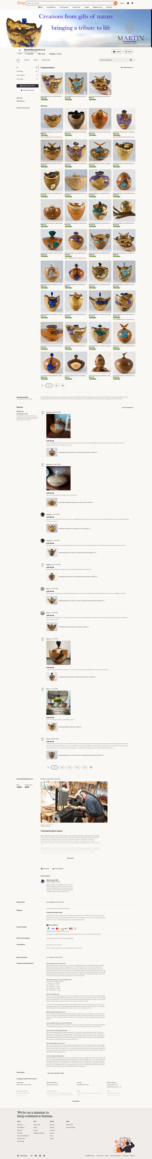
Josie (47, 739)
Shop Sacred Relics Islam (23, 1093)
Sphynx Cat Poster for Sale (24, 1084)
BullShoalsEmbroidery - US (114, 1086)
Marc (47, 689)
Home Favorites (64, 7)
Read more (70, 858)
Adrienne (48, 564)
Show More (76, 1101)
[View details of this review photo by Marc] (58, 703)
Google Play (36, 1147)
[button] (116, 52)
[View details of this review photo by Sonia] (58, 653)
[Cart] (132, 3)
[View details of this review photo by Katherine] (58, 426)
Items (18, 60)
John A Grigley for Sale (113, 1095)
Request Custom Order (28, 85)
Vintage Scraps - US (112, 1084)
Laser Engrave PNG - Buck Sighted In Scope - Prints (89, 1094)
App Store (23, 1147)
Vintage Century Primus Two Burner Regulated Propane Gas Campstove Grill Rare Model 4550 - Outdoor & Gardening (60, 1094)
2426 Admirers (21, 101)
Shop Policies (46, 60)
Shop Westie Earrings (83, 1084)
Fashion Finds (76, 7)
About (35, 60)
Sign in (122, 3)
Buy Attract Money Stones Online (26, 1097)
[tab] (27, 67)
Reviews (26, 60)
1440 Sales (19, 98)
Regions (132, 1155)
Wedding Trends (97, 7)
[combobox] (69, 3)
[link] (43, 385)
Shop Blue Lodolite (22, 1095)
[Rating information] (25, 54)
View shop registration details (56, 1073)
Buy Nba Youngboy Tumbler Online (86, 1097)
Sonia (47, 638)
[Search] (115, 3)
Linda (47, 612)
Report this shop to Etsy (23, 107)
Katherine (49, 412)
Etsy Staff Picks (51, 7)
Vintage (86, 7)
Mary (47, 588)
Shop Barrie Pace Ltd (52, 1084)
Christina (48, 514)
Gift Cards (109, 7)
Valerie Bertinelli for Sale (113, 1093)
